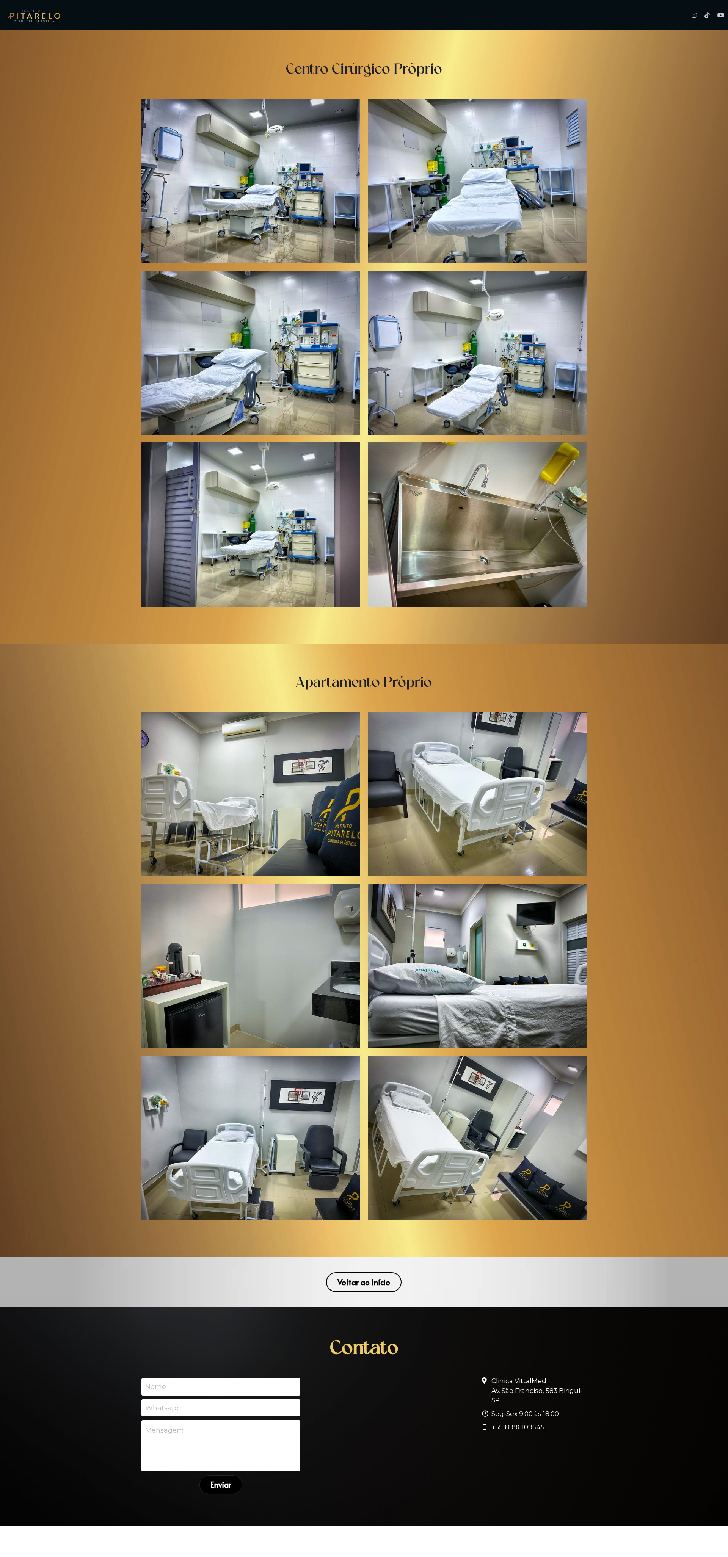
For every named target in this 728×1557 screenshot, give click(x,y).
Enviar (220, 1484)
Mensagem (164, 1430)
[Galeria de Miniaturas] (250, 181)
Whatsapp (163, 1407)
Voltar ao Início (363, 1282)
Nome (155, 1386)
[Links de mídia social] (694, 15)
